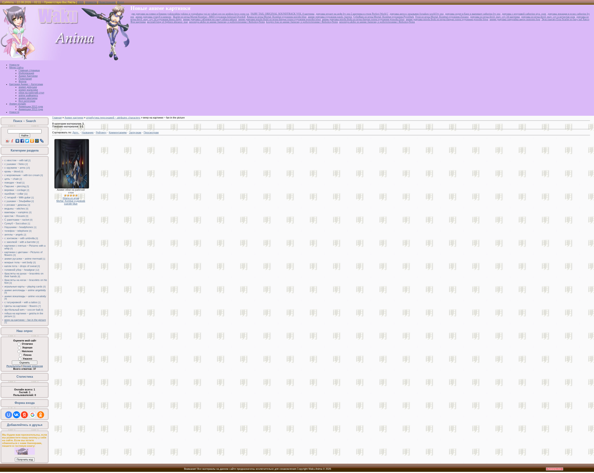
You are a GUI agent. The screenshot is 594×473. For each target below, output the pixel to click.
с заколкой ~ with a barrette (20, 242)
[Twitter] (27, 141)
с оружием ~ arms (15, 167)
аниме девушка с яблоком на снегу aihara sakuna (210, 19)
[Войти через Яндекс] (24, 414)
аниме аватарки (28, 98)
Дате (75, 132)
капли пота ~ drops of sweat (20, 266)
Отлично (27, 343)
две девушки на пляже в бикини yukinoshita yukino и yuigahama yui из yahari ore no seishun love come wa (190, 14)
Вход (120, 2)
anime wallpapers (28, 95)
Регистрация (107, 2)
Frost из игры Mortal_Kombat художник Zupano (442, 17)
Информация (26, 73)
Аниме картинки (74, 117)
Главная (57, 117)
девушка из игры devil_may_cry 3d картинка (495, 17)
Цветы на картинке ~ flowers (21, 306)
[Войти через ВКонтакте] (16, 414)
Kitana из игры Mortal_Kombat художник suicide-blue (277, 17)
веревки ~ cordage (15, 190)
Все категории (27, 101)
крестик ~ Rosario (14, 216)
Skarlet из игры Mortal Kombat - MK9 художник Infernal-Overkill (209, 17)
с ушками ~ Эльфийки (17, 201)
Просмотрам (151, 132)
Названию (88, 132)
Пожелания (25, 78)
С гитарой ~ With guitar (17, 197)
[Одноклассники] (32, 141)
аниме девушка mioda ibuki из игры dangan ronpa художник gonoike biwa (279, 19)
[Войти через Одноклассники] (40, 414)
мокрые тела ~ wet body (18, 262)
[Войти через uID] (8, 414)
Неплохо (27, 351)
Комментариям (118, 132)
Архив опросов (33, 366)
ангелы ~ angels (13, 234)
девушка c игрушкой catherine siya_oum (524, 14)
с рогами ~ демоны (15, 204)
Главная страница (29, 70)
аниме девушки (28, 87)
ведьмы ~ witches (14, 208)
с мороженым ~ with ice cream (22, 175)
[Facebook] (22, 141)
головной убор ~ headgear (19, 269)
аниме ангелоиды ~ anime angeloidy (25, 290)
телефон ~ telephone (16, 230)
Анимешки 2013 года (31, 109)
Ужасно (27, 358)
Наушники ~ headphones (18, 227)
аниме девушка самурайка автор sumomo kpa (515, 19)
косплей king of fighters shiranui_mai (167, 22)
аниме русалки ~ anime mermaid (23, 258)
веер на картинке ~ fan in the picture (25, 320)
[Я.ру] (12, 141)
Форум (22, 81)
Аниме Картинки (28, 75)
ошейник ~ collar (13, 193)
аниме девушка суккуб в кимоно (153, 17)
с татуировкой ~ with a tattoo (20, 302)
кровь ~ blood (12, 171)
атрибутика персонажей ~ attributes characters (113, 117)
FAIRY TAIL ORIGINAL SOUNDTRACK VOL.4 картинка (282, 14)
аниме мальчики (28, 89)
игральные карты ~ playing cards (23, 286)
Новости (91, 2)
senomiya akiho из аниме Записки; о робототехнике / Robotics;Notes (227, 22)
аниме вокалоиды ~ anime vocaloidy (25, 296)
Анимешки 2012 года (31, 106)
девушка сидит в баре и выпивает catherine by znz (472, 14)
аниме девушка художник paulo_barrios (330, 17)
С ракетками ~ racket (16, 219)
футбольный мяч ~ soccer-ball (22, 309)
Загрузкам (135, 132)
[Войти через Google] (32, 414)
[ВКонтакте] (17, 141)
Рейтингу (101, 132)
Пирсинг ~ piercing (15, 186)
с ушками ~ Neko (14, 164)
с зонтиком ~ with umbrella (19, 238)
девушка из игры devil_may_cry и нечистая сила (548, 17)
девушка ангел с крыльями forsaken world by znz (417, 14)
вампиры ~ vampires (16, 212)
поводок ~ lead (12, 182)
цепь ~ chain (11, 178)
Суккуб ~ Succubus (15, 223)
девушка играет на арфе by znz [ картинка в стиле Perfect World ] (352, 14)
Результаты (13, 366)
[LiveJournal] (41, 141)
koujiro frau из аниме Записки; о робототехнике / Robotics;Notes (302, 22)
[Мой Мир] (37, 141)
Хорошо (27, 347)
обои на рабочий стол (31, 92)
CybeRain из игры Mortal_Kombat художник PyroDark (383, 17)
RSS (80, 2)
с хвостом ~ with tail (15, 160)
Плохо (27, 355)
